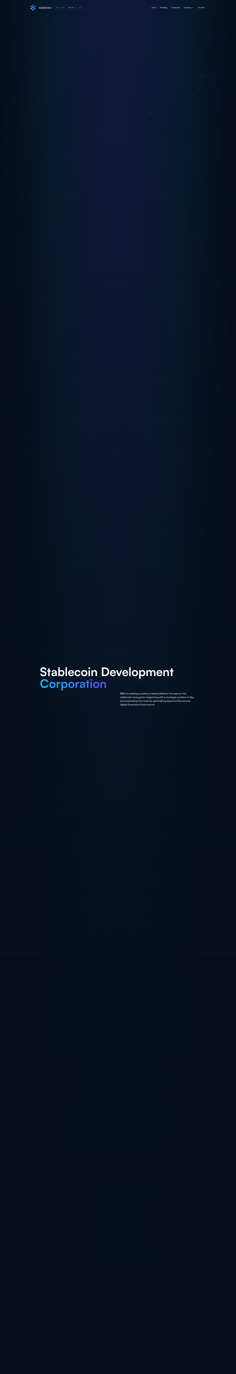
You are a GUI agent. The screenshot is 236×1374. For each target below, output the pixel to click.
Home (154, 7)
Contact (201, 7)
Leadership (175, 7)
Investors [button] (188, 7)
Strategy (163, 7)
